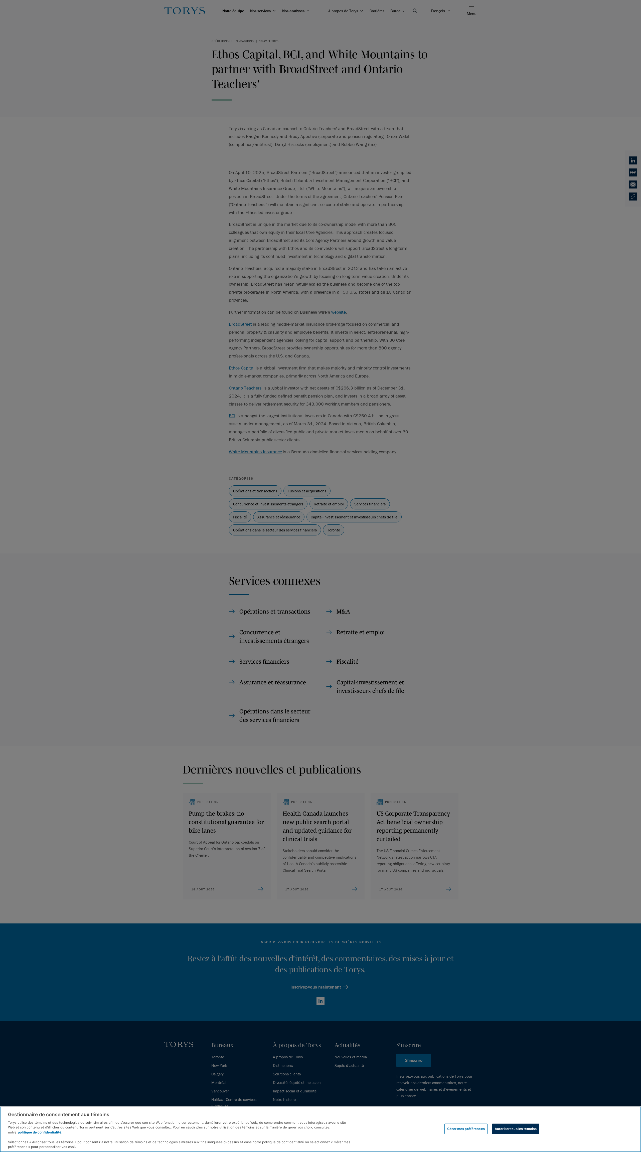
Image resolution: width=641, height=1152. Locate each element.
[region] (320, 1129)
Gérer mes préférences (466, 1129)
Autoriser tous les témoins (516, 1129)
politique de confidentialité (39, 1132)
